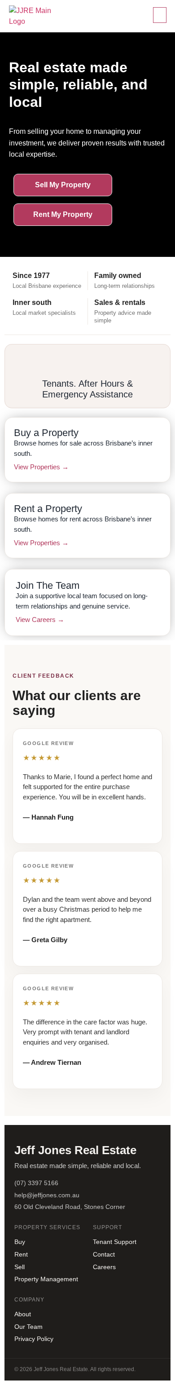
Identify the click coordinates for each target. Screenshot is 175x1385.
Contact (104, 1254)
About (22, 1314)
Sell (19, 1266)
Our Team (28, 1326)
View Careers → (40, 619)
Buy (19, 1241)
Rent (21, 1254)
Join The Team (47, 585)
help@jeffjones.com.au (46, 1195)
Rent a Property (48, 508)
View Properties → (41, 467)
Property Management (46, 1279)
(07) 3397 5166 (36, 1183)
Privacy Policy (33, 1338)
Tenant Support (114, 1241)
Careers (104, 1266)
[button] (159, 15)
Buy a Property (46, 432)
